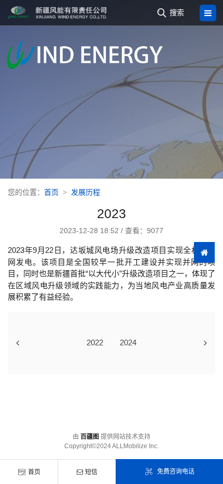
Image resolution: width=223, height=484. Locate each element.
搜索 (177, 12)
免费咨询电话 (175, 471)
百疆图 (89, 436)
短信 (91, 472)
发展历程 (85, 192)
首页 (34, 472)
